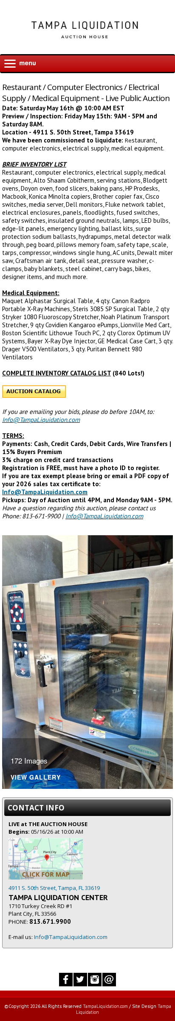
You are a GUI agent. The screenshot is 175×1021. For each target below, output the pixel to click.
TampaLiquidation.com (105, 1006)
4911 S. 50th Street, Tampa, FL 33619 (54, 888)
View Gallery (36, 777)
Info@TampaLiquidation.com (41, 420)
